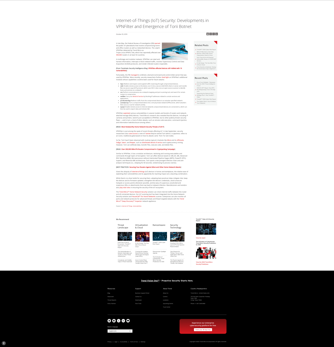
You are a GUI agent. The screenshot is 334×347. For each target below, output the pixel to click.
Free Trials (138, 303)
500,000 (119, 55)
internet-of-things (138, 171)
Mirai (169, 140)
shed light (165, 77)
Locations (165, 300)
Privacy (110, 342)
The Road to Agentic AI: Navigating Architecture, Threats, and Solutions (177, 261)
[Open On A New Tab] (213, 34)
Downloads (138, 300)
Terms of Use (134, 342)
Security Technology (175, 226)
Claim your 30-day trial (202, 329)
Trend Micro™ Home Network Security (133, 192)
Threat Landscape (123, 226)
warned (157, 43)
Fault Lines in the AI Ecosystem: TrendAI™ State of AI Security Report (124, 242)
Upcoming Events (168, 303)
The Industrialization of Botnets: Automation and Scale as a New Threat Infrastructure (125, 254)
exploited (126, 113)
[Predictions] (206, 252)
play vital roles (125, 187)
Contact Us (138, 296)
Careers (165, 296)
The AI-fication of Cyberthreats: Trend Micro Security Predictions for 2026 (158, 259)
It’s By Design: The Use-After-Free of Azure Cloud (206, 63)
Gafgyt (118, 142)
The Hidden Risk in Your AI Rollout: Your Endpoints (206, 102)
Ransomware (159, 225)
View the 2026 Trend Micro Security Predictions (204, 263)
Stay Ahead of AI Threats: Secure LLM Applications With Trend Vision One (177, 254)
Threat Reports (112, 300)
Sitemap (143, 342)
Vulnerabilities (137, 206)
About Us (165, 293)
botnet (148, 133)
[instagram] (123, 320)
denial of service (138, 96)
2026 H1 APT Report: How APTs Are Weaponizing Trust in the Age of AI (205, 89)
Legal (115, 342)
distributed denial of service (152, 142)
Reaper (132, 142)
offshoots (180, 140)
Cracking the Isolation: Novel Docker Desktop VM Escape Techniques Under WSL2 (142, 254)
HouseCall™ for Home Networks (143, 196)
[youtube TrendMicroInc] (128, 320)
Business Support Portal (142, 293)
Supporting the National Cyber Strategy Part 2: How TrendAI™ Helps (205, 95)
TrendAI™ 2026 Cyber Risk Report (206, 49)
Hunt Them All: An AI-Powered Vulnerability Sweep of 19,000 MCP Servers (206, 59)
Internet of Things (127, 206)
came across (133, 133)
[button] (120, 331)
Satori (124, 142)
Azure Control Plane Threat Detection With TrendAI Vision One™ (141, 261)
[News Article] (207, 34)
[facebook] (210, 34)
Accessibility (123, 342)
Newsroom (111, 296)
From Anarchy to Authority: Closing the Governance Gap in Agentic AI (206, 67)
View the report (200, 237)
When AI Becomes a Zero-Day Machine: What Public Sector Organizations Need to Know (205, 53)
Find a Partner (112, 303)
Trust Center (166, 307)
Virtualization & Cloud (141, 226)
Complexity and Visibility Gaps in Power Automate (125, 260)
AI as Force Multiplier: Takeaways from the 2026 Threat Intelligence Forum (205, 84)
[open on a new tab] (118, 320)
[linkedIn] (216, 34)
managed (134, 75)
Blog (109, 293)
